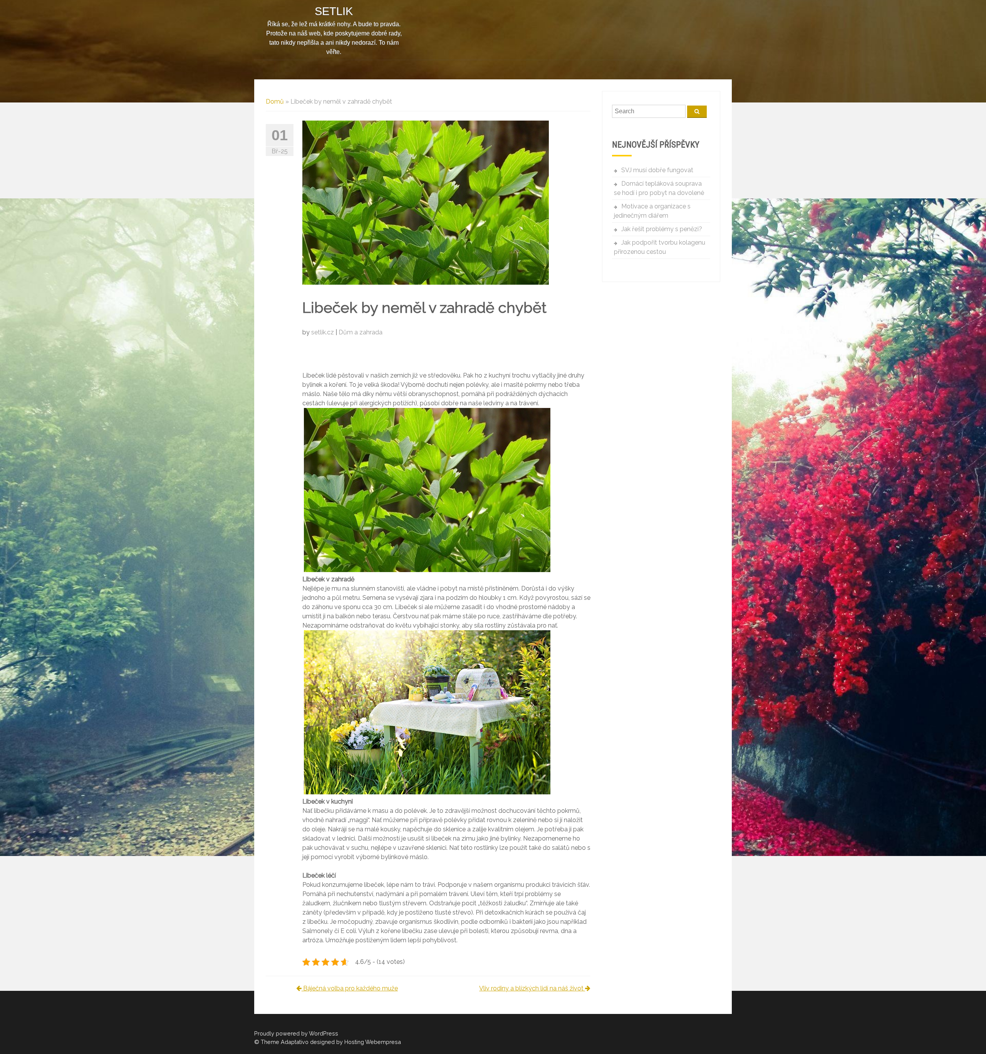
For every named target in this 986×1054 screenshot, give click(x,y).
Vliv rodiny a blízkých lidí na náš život (532, 988)
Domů (275, 101)
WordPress (323, 1033)
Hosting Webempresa (372, 1042)
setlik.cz (323, 332)
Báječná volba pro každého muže (350, 988)
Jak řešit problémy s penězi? (661, 229)
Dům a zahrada (360, 332)
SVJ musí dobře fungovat (657, 170)
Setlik (334, 11)
